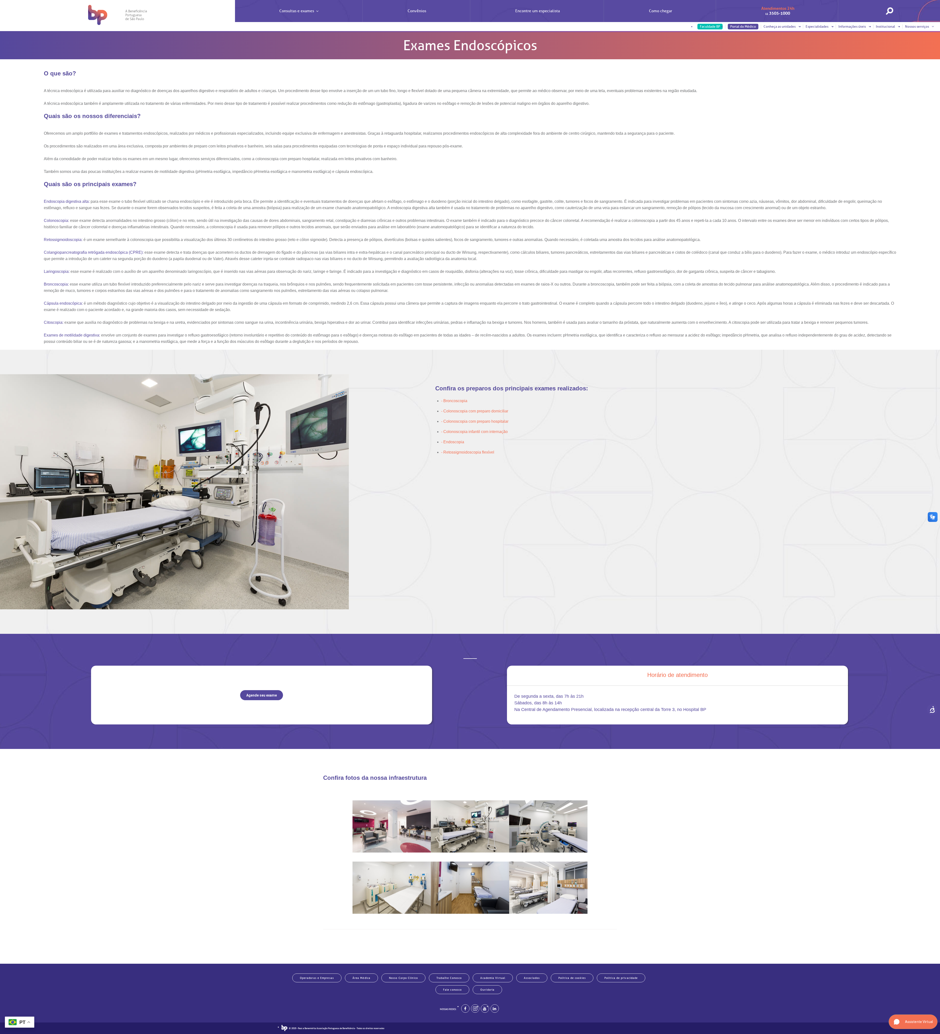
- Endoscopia (452, 442)
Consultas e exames (296, 11)
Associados (532, 978)
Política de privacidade (621, 978)
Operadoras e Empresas (317, 978)
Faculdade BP (710, 26)
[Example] (475, 1008)
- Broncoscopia (454, 401)
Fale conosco (452, 989)
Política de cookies (572, 978)
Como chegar (660, 11)
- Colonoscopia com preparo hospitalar (474, 421)
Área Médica (361, 978)
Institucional (886, 26)
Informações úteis (852, 26)
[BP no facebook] (465, 1008)
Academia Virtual (492, 978)
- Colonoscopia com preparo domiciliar (474, 411)
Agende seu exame (261, 695)
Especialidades (817, 26)
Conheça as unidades (780, 26)
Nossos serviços (917, 26)
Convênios (417, 11)
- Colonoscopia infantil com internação (474, 432)
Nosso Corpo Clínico (403, 978)
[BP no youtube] (485, 1008)
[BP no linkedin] (495, 1008)
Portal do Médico (743, 26)
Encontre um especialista (537, 11)
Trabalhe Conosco (449, 978)
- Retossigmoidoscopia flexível (467, 452)
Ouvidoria (487, 989)
